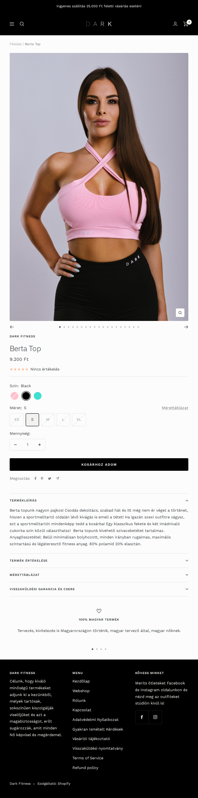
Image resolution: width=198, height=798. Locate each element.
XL (79, 419)
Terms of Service (87, 758)
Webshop (81, 691)
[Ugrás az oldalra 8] (90, 327)
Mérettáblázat (175, 408)
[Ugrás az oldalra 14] (116, 327)
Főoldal (15, 44)
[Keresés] (22, 24)
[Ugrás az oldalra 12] (107, 327)
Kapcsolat (81, 710)
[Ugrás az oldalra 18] (133, 327)
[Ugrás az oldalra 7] (86, 327)
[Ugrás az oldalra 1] (60, 327)
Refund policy (85, 767)
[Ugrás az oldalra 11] (103, 327)
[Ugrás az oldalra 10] (99, 327)
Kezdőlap (81, 681)
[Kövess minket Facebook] (141, 717)
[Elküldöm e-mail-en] (57, 478)
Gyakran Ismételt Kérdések (97, 729)
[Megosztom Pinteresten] (42, 478)
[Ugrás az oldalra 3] (68, 327)
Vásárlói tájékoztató (91, 738)
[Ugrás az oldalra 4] (73, 327)
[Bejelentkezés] (175, 24)
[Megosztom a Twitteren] (50, 478)
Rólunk (79, 700)
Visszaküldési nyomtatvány (97, 748)
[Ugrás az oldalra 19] (138, 327)
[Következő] (186, 327)
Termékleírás (23, 500)
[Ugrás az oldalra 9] (94, 327)
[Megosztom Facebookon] (35, 478)
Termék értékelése (29, 560)
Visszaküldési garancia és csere (42, 589)
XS (16, 419)
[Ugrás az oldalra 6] (81, 327)
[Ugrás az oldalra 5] (77, 327)
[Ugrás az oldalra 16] (125, 327)
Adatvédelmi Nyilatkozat (95, 719)
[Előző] (12, 327)
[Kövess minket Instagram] (155, 717)
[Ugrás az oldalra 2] (64, 327)
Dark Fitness (22, 336)
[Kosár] (185, 24)
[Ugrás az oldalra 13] (112, 327)
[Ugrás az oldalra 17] (129, 327)
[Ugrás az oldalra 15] (120, 327)
